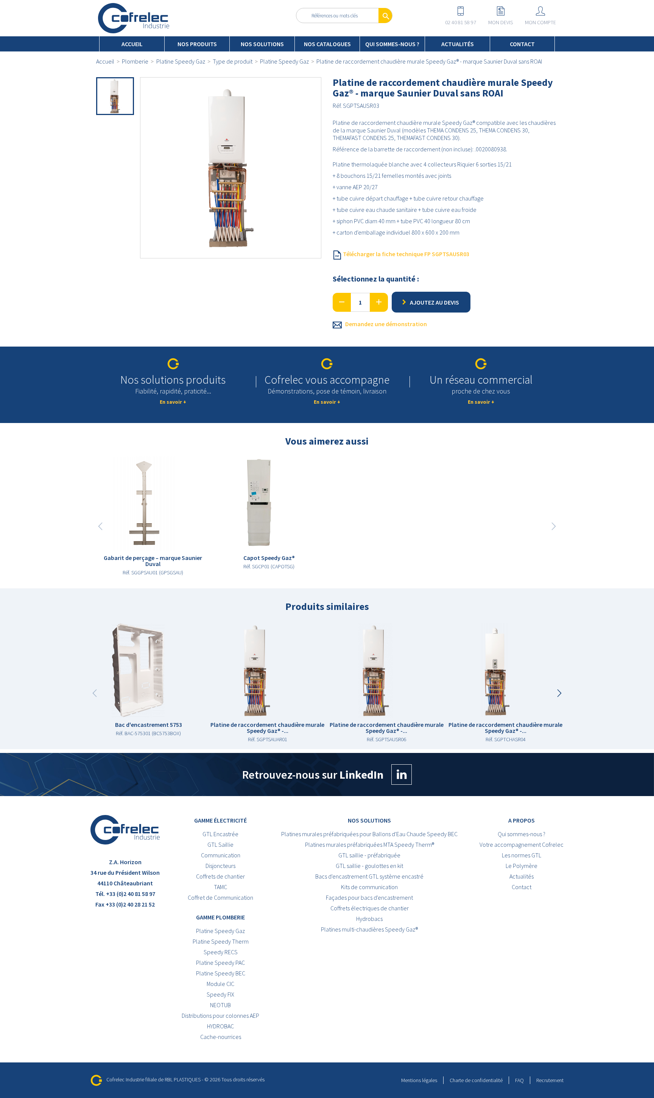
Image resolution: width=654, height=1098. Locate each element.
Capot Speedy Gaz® (269, 557)
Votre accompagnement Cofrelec (522, 844)
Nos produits (197, 44)
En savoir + (173, 401)
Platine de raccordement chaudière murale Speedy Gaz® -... (267, 727)
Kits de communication (369, 887)
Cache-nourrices (220, 1036)
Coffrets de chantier (220, 876)
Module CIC (220, 984)
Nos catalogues (327, 44)
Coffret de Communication (220, 897)
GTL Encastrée (220, 834)
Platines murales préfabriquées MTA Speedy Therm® (369, 844)
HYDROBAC (220, 1026)
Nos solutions (262, 44)
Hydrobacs (369, 918)
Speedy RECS (221, 952)
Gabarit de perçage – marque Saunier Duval (153, 561)
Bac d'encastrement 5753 (148, 724)
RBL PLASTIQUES (183, 1079)
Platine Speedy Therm (221, 941)
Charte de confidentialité (476, 1080)
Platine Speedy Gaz (220, 931)
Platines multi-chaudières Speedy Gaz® (369, 929)
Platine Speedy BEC (220, 973)
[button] (559, 693)
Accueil (132, 44)
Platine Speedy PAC (220, 962)
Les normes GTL (521, 855)
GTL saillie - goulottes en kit (369, 865)
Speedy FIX (220, 994)
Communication (220, 855)
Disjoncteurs (220, 865)
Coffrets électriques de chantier (369, 908)
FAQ (519, 1080)
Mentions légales (419, 1080)
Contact (522, 44)
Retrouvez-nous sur (312, 774)
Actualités (457, 44)
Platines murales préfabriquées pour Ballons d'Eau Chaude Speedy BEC (369, 834)
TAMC (220, 887)
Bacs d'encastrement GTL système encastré (369, 876)
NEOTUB (220, 1005)
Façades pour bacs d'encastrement (369, 897)
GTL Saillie (220, 844)
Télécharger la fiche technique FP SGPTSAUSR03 (405, 254)
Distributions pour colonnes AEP (220, 1015)
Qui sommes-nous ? (392, 44)
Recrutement (550, 1080)
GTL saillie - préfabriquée (369, 855)
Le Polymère (521, 865)
